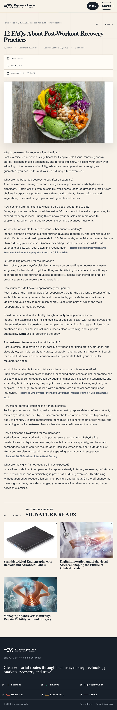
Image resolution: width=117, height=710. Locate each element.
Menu (92, 5)
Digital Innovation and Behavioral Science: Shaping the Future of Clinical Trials (84, 564)
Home (6, 23)
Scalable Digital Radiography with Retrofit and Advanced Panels (28, 563)
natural (59, 193)
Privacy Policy (86, 704)
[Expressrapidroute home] (43, 6)
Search (106, 5)
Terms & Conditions (104, 704)
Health (14, 23)
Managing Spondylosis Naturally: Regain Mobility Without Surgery (27, 617)
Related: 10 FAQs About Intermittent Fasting (31, 456)
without (24, 333)
